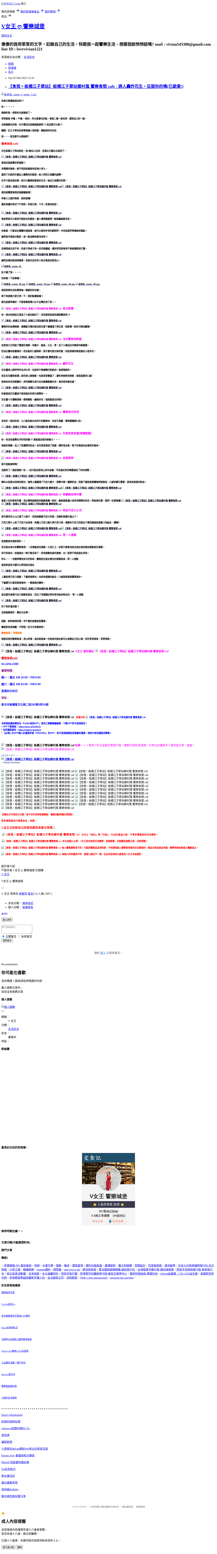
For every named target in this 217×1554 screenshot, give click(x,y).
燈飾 (58, 1265)
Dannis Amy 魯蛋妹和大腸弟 (18, 1455)
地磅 (37, 1265)
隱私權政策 (127, 1506)
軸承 (67, 1265)
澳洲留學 (169, 1265)
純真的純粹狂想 (10, 1421)
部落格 (12, 67)
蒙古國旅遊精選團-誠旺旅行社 (117, 1269)
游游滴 (5, 1435)
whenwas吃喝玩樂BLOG (15, 1428)
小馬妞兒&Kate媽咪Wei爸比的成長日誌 (24, 1448)
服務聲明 (140, 1506)
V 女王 (5, 874)
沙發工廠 (14, 1269)
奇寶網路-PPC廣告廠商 (18, 1265)
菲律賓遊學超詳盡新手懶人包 (27, 1277)
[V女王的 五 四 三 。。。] (37, 759)
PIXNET (83, 1506)
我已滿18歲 (8, 1547)
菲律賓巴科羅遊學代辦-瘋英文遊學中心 (103, 1273)
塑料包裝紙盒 (94, 1265)
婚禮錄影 (110, 1265)
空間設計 (140, 1265)
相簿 (11, 63)
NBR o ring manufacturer (93, 1277)
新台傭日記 (8, 1475)
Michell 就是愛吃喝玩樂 (15, 1462)
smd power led (72, 1269)
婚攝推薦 (28, 1269)
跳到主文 (6, 35)
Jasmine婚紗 (44, 1269)
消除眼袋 (71, 1277)
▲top (4, 913)
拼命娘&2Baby (10, 1489)
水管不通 (47, 1265)
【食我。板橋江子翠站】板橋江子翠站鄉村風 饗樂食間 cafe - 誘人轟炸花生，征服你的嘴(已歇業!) (95, 86)
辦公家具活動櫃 (16, 1273)
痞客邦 (23, 893)
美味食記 (27, 903)
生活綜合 (29, 57)
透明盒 (57, 1269)
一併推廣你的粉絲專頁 (10, 763)
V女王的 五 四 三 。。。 (11, 756)
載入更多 (7, 920)
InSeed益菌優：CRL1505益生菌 (179, 1273)
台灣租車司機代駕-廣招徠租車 (156, 1269)
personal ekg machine (121, 1277)
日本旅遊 (33, 1273)
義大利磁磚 (125, 1265)
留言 (30, 893)
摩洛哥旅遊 (89, 1269)
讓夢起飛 (6, 1442)
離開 (19, 1547)
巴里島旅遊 (155, 1265)
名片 (11, 72)
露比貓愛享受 (9, 1482)
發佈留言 (7, 940)
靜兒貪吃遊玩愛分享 (13, 1496)
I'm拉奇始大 (8, 1469)
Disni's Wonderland (11, 1415)
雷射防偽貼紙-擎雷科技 (144, 1273)
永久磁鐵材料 (50, 1273)
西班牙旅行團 (69, 1273)
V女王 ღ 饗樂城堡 (23, 26)
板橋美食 (27, 907)
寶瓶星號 (77, 1265)
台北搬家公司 (55, 1277)
